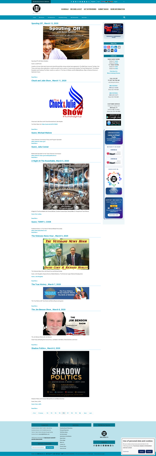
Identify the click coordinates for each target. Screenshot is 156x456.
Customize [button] (126, 451)
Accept (149, 451)
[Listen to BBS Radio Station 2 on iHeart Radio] (114, 162)
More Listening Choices (113, 73)
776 (64, 413)
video (116, 66)
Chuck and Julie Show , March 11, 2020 (48, 80)
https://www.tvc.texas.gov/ (38, 141)
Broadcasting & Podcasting (66, 428)
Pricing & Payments (64, 430)
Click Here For (113, 71)
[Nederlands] (103, 1)
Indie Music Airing (63, 17)
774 (56, 413)
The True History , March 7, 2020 (46, 284)
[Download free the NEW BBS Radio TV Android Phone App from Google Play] (113, 116)
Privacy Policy (63, 446)
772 (47, 413)
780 (80, 413)
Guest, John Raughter (37, 276)
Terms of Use (63, 448)
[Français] (105, 1)
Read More (34, 77)
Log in (98, 1)
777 (68, 413)
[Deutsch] (106, 1)
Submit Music (103, 9)
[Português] (109, 1)
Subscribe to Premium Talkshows (41, 1)
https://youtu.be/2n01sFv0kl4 (50, 124)
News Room (62, 438)
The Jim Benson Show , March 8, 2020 (48, 309)
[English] (102, 1)
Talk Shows (41, 17)
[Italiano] (107, 1)
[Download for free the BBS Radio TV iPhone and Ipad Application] (113, 123)
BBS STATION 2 (114, 93)
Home (34, 17)
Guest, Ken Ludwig (36, 214)
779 (76, 413)
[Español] (112, 1)
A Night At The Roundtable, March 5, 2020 (50, 161)
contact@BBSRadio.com (43, 434)
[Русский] (110, 1)
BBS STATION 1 (114, 85)
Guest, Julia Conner (40, 147)
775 (60, 413)
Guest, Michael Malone (41, 133)
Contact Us (62, 444)
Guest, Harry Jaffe (36, 404)
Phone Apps (62, 440)
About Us (62, 442)
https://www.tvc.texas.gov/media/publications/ (43, 155)
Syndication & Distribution (65, 436)
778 (72, 413)
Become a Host (76, 9)
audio (116, 61)
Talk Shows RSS (74, 17)
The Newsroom (51, 17)
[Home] (36, 9)
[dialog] (138, 446)
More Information (117, 9)
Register (93, 1)
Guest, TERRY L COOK (41, 222)
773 (52, 413)
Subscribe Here (114, 214)
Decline (142, 451)
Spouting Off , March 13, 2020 (44, 23)
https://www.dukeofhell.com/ (39, 230)
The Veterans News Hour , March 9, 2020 (49, 236)
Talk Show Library (64, 432)
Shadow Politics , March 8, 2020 (45, 348)
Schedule (65, 9)
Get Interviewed (90, 9)
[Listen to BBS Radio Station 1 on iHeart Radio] (114, 153)
